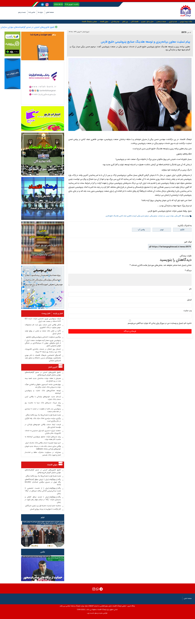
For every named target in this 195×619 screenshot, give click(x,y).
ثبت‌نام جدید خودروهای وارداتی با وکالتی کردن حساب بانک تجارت (43, 398)
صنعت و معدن (161, 21)
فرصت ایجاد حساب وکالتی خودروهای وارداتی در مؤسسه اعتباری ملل (43, 426)
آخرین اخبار (52, 367)
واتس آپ (141, 229)
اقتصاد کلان (134, 21)
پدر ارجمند (161, 216)
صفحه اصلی (50, 12)
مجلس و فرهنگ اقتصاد (89, 21)
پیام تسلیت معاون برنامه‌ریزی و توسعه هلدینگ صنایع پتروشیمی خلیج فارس (145, 42)
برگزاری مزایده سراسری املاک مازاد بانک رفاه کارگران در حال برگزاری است (43, 420)
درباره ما (40, 12)
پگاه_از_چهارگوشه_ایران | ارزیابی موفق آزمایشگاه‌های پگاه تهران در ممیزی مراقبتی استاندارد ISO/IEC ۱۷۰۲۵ (43, 482)
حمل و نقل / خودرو (147, 21)
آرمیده (134, 216)
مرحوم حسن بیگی (143, 216)
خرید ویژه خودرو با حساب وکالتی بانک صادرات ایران (43, 442)
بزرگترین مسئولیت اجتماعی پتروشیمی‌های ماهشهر (43, 337)
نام (190, 289)
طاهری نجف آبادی (125, 216)
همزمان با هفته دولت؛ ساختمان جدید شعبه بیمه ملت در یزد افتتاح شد (43, 380)
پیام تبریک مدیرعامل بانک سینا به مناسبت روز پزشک (43, 404)
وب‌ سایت (187, 310)
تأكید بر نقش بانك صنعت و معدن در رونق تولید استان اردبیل (43, 332)
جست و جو (22, 12)
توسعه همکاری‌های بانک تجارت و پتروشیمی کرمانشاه (43, 392)
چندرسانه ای (115, 21)
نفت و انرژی (173, 21)
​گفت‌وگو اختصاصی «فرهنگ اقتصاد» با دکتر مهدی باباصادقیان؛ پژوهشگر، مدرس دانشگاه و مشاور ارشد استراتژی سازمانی (43, 358)
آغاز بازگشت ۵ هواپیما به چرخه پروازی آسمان (45, 509)
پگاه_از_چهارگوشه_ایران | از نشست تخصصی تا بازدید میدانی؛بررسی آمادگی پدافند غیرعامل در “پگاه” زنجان (43, 491)
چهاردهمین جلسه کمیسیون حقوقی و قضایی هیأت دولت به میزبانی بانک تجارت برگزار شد (43, 386)
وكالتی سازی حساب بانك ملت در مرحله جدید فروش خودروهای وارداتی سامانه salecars (43, 447)
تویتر (161, 229)
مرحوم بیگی (154, 216)
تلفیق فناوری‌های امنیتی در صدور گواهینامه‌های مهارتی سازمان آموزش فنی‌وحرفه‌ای (43, 373)
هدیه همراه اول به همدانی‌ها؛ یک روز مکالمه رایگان (43, 415)
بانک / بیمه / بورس (186, 21)
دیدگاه (188, 270)
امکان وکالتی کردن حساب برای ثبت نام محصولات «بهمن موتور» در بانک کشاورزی (43, 326)
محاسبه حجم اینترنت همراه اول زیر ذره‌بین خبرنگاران (43, 505)
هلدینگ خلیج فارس (112, 216)
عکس (42, 552)
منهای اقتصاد (104, 21)
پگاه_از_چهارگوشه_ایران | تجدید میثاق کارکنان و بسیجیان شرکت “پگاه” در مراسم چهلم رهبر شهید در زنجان (43, 500)
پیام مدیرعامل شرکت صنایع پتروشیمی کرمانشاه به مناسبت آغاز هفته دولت (43, 438)
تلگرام (182, 229)
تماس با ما (32, 12)
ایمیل (189, 299)
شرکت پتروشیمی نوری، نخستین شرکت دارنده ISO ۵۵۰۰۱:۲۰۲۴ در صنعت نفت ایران (43, 320)
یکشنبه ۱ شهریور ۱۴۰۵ (72, 4)
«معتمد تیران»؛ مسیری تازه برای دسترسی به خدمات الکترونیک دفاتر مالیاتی (43, 432)
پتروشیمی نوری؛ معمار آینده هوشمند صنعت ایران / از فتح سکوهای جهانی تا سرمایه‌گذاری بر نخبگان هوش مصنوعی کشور (43, 343)
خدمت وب (90, 613)
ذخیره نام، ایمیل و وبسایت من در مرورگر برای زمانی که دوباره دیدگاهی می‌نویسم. (159, 323)
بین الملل (125, 21)
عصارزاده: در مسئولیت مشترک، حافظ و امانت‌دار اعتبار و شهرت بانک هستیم (43, 454)
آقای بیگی (178, 216)
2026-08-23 (58, 4)
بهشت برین (170, 216)
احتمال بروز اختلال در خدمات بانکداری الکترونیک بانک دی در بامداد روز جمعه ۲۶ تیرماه (43, 350)
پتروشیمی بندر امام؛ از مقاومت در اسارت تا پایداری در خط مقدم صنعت (43, 410)
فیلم (42, 517)
